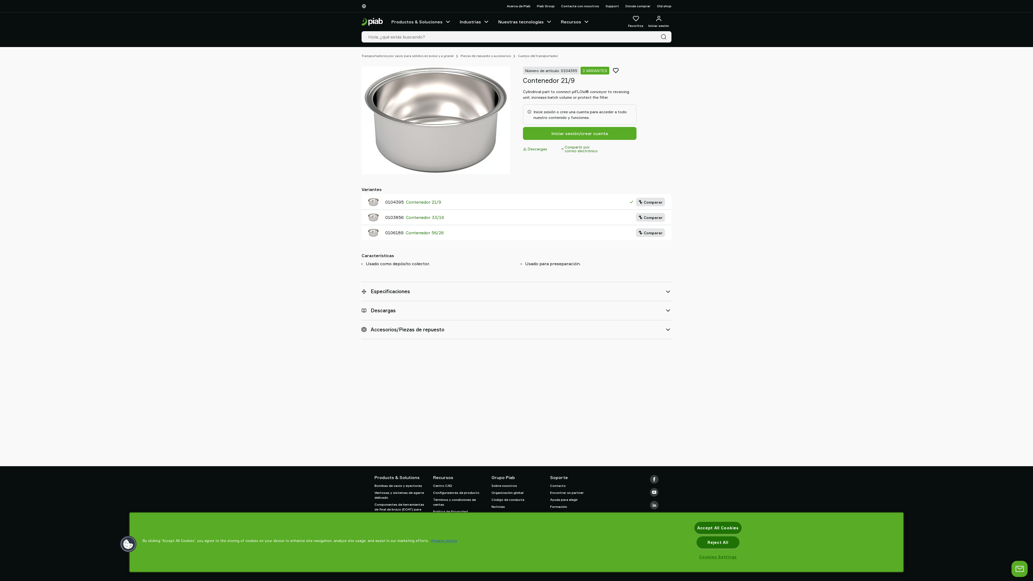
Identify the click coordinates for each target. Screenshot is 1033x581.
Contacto (558, 486)
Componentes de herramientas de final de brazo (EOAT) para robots (399, 509)
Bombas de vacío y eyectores (398, 486)
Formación (558, 507)
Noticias (498, 507)
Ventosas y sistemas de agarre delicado (399, 495)
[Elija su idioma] (365, 6)
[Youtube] (654, 492)
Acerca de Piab (518, 6)
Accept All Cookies (718, 528)
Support (612, 6)
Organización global (507, 493)
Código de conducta (507, 500)
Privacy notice (444, 541)
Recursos (571, 21)
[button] (128, 544)
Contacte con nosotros (580, 6)
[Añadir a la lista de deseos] (615, 70)
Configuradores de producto (456, 493)
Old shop (664, 6)
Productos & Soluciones (417, 21)
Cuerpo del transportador (538, 56)
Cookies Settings (718, 557)
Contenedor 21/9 (423, 202)
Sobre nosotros (504, 486)
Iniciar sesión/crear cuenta (579, 133)
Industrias (470, 21)
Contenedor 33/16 (425, 217)
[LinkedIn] (654, 505)
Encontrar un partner (567, 493)
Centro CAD (442, 486)
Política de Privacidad (450, 511)
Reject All (717, 542)
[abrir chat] (1019, 569)
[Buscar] (664, 36)
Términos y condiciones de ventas (454, 502)
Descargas (537, 149)
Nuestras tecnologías (521, 21)
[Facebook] (654, 479)
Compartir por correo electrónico (581, 149)
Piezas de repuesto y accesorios (486, 56)
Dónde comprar (637, 6)
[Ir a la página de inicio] (372, 22)
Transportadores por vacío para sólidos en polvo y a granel (408, 56)
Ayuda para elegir (564, 500)
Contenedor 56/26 (425, 232)
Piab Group (546, 6)
